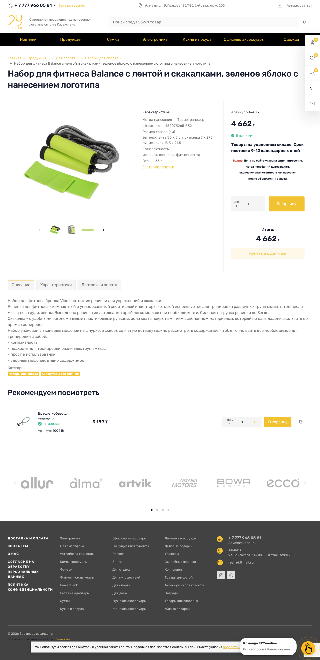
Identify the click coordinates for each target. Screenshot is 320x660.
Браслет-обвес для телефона (54, 416)
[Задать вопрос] (312, 103)
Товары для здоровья (181, 601)
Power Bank (69, 585)
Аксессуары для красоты (184, 585)
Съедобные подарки (180, 562)
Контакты (18, 546)
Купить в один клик (267, 253)
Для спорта (121, 585)
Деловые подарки (178, 546)
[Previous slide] (15, 483)
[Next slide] (305, 483)
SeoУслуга (63, 639)
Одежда (118, 554)
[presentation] (39, 229)
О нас (13, 554)
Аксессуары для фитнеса (60, 374)
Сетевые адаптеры (74, 593)
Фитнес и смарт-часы (77, 577)
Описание (21, 284)
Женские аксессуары (129, 609)
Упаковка (172, 554)
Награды (171, 593)
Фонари (66, 569)
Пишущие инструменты (130, 546)
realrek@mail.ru (241, 562)
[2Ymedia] (15, 22)
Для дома (119, 593)
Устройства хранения (77, 554)
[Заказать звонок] (312, 88)
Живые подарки (177, 609)
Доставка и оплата (99, 284)
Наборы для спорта (23, 374)
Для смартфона (72, 546)
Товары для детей (179, 577)
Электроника (70, 538)
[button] (312, 42)
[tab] (151, 509)
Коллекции (173, 569)
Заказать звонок (72, 5)
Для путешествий (126, 577)
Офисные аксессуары (129, 538)
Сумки (65, 601)
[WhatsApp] (231, 575)
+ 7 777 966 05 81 (33, 5)
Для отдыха (121, 569)
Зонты (117, 562)
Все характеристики (158, 167)
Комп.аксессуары (74, 562)
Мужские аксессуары (129, 601)
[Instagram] (221, 575)
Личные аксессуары (181, 538)
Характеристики (56, 284)
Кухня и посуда (72, 609)
